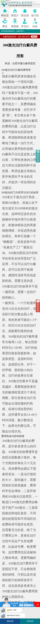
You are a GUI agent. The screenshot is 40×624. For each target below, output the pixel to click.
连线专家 (10, 621)
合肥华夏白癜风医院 (8, 31)
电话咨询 (38, 158)
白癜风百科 (20, 31)
